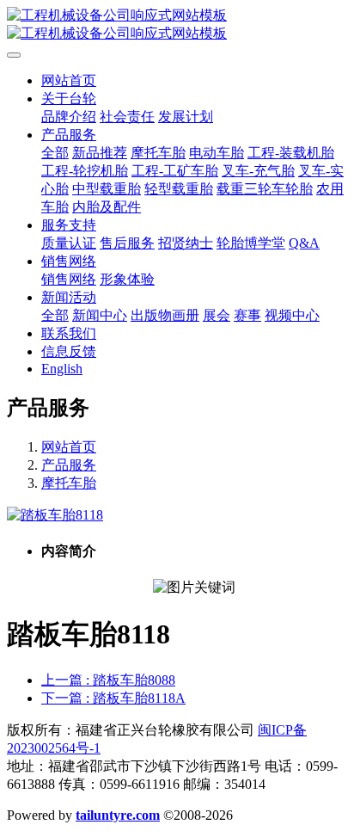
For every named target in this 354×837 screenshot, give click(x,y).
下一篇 (113, 698)
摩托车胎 (68, 483)
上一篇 (108, 680)
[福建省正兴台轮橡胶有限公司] (177, 25)
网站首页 (68, 80)
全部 (55, 152)
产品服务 (68, 465)
